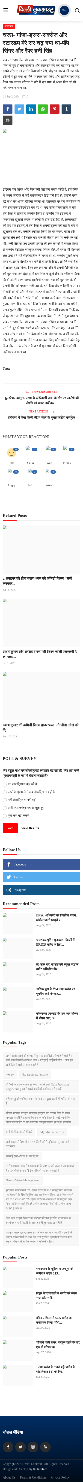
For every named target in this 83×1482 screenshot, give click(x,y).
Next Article (39, 411)
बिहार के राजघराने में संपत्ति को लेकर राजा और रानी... (56, 1296)
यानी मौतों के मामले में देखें (19, 1132)
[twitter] (20, 1447)
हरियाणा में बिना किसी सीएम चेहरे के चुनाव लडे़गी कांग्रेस (41, 417)
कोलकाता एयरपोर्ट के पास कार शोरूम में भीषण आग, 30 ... (57, 1016)
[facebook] (8, 1447)
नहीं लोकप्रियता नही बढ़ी (22, 800)
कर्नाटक (10, 1074)
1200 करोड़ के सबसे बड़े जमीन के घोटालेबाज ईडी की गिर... (55, 1369)
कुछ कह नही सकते (18, 815)
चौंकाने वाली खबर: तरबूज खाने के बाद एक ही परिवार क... (58, 1345)
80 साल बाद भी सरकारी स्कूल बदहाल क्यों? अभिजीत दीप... (57, 967)
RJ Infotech (40, 1469)
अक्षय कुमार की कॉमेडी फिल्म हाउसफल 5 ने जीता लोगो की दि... (41, 727)
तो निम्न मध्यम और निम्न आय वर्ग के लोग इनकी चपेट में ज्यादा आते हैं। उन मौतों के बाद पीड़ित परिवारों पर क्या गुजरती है (40, 1168)
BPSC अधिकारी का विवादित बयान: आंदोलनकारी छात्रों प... (56, 918)
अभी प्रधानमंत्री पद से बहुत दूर (26, 807)
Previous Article (44, 391)
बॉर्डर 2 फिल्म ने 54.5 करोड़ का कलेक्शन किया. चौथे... (54, 1320)
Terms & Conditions (33, 1477)
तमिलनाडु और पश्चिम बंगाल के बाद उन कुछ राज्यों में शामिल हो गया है (40, 1101)
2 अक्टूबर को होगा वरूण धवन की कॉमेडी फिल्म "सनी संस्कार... (37, 580)
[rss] (45, 1447)
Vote (10, 828)
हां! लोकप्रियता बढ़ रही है (22, 784)
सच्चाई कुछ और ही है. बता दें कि (22, 1156)
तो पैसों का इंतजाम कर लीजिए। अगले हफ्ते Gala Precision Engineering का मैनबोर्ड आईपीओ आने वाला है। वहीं (37, 1087)
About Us (9, 1477)
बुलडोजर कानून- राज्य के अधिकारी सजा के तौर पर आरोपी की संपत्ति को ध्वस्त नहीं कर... (42, 400)
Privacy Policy (60, 1477)
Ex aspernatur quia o (35, 1074)
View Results (30, 828)
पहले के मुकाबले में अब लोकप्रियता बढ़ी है (31, 792)
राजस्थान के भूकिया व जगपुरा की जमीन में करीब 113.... (54, 1271)
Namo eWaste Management (23, 1180)
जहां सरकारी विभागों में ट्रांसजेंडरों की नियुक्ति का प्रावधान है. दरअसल (38, 1144)
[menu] (6, 10)
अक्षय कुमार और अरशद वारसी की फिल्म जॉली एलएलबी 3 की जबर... (40, 654)
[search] (77, 10)
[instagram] (33, 1447)
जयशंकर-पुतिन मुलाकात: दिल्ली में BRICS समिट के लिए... (55, 942)
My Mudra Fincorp (52, 1132)
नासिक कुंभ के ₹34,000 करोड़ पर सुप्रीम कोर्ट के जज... (55, 991)
